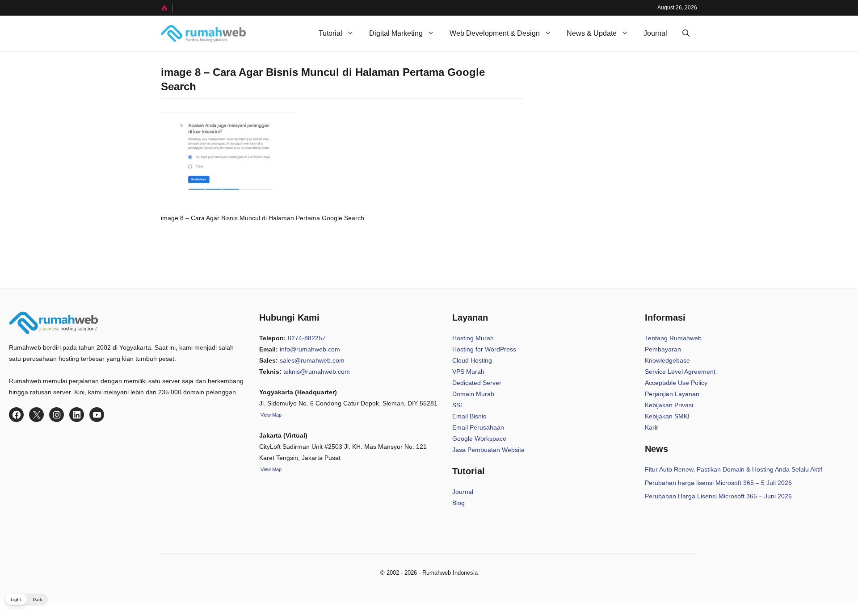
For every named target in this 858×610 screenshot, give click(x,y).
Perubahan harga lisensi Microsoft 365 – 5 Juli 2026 (718, 482)
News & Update (592, 33)
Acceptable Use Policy (676, 382)
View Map (270, 469)
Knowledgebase (667, 360)
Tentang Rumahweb (673, 338)
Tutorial (330, 33)
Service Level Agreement (680, 371)
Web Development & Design (495, 33)
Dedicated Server (476, 382)
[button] (686, 33)
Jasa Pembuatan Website (488, 449)
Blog (458, 502)
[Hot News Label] (166, 8)
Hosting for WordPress (484, 349)
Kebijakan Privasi (669, 405)
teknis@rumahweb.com (316, 371)
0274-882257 (307, 338)
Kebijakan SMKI (667, 416)
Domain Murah (473, 393)
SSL (458, 405)
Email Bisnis (469, 416)
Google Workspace (479, 438)
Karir (651, 427)
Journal (655, 33)
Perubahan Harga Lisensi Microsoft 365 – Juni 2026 (718, 496)
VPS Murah (468, 371)
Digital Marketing (396, 33)
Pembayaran (663, 349)
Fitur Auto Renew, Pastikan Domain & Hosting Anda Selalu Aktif (733, 469)
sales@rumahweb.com (312, 360)
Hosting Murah (473, 338)
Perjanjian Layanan (672, 393)
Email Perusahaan (478, 427)
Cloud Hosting (472, 360)
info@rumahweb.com (310, 349)
